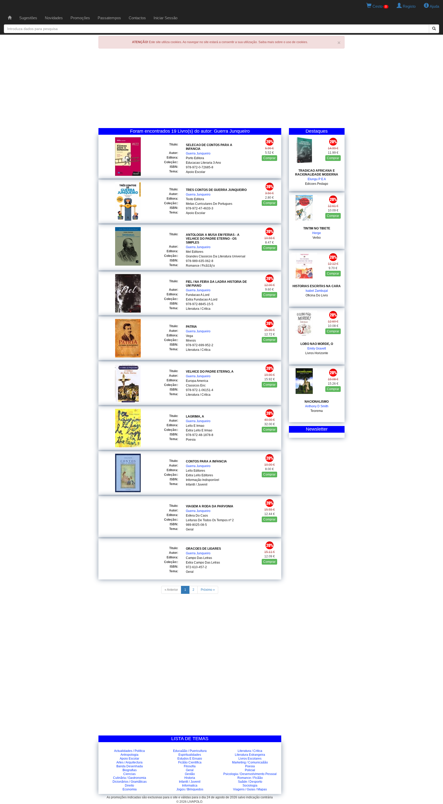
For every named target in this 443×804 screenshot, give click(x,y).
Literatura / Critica (198, 309)
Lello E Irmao (195, 426)
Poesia (191, 439)
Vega (189, 336)
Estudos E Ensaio (189, 758)
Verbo (317, 237)
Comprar (269, 158)
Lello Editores (195, 470)
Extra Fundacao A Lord (201, 299)
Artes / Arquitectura (129, 762)
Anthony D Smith (316, 406)
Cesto (379, 6)
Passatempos (109, 18)
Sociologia (250, 785)
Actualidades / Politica (129, 751)
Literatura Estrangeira (250, 755)
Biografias (130, 770)
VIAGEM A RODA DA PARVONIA (209, 506)
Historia (189, 778)
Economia (130, 789)
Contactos (137, 18)
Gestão (190, 774)
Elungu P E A (317, 179)
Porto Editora (195, 158)
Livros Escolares (249, 758)
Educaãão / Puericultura (190, 751)
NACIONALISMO (317, 401)
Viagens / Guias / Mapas (250, 789)
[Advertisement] (221, 89)
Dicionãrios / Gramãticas (130, 781)
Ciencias (129, 774)
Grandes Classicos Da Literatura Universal (215, 256)
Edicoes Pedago (316, 184)
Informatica (189, 785)
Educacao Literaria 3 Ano (203, 162)
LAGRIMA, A (195, 416)
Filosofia (190, 766)
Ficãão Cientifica (190, 762)
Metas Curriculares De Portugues (209, 204)
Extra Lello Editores (199, 475)
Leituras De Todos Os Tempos (207, 520)
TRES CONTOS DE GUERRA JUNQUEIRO (216, 190)
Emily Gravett (316, 348)
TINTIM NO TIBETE (316, 228)
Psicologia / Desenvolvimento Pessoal (250, 774)
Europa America (197, 381)
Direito (129, 785)
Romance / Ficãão (250, 778)
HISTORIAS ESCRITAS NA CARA (317, 286)
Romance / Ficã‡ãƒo (200, 265)
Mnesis (191, 340)
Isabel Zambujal (317, 291)
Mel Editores (194, 252)
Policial (250, 770)
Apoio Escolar (195, 172)
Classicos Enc (196, 385)
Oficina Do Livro (317, 295)
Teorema (316, 411)
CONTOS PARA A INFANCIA (206, 461)
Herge (316, 233)
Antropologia (129, 755)
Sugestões (28, 18)
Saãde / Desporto (250, 781)
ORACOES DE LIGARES (203, 548)
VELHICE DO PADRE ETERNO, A (210, 371)
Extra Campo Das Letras (203, 562)
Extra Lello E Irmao (199, 430)
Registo (409, 6)
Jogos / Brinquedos (189, 789)
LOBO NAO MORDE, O (316, 344)
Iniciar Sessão (165, 18)
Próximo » (208, 590)
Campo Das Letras (199, 558)
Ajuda (434, 6)
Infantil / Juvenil (196, 484)
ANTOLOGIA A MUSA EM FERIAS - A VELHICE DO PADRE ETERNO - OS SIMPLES (212, 238)
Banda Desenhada (129, 766)
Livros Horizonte (316, 353)
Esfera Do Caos (197, 515)
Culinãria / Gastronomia (129, 778)
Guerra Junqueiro (198, 153)
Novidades (54, 18)
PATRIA (191, 326)
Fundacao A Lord (197, 295)
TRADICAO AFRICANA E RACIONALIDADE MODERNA (316, 172)
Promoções (80, 18)
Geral (190, 529)
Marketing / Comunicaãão (250, 762)
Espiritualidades (189, 755)
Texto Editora (195, 199)
